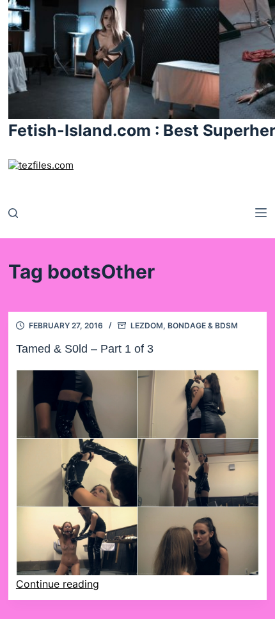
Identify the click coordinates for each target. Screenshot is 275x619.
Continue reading (57, 583)
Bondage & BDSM (203, 325)
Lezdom (146, 325)
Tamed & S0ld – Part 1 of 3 (84, 348)
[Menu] (261, 212)
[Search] (13, 213)
